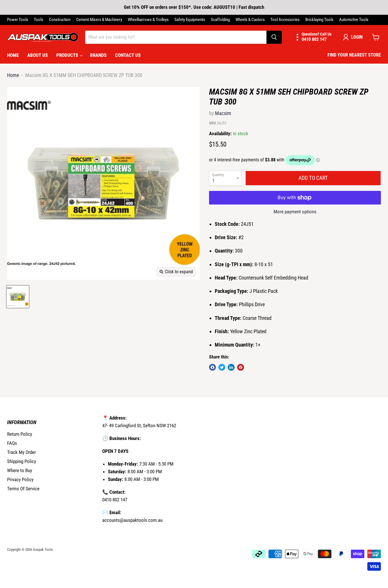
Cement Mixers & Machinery (99, 19)
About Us (37, 55)
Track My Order (21, 452)
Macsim (223, 113)
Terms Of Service (23, 488)
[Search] (274, 37)
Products (67, 55)
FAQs (12, 443)
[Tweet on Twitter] (221, 367)
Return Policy (19, 434)
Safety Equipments (189, 19)
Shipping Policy (21, 461)
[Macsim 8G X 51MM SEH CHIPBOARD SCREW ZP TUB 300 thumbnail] (18, 296)
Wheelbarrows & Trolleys (148, 19)
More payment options (295, 211)
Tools (38, 19)
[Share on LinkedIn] (231, 367)
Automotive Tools (353, 19)
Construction (59, 19)
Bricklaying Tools (319, 19)
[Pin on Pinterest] (240, 367)
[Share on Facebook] (212, 367)
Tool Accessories (285, 19)
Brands (98, 55)
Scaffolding (220, 19)
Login (357, 37)
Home (13, 55)
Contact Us (128, 55)
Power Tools (17, 19)
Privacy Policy (20, 479)
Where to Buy (19, 470)
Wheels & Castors (250, 19)
